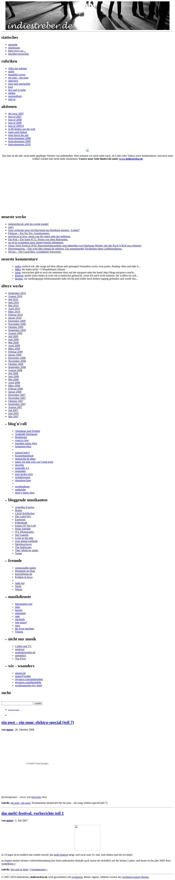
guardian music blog (26, 443)
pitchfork (20, 619)
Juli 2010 (13, 299)
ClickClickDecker (25, 513)
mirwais (36, 797)
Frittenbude (21, 522)
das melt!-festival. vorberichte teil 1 (32, 813)
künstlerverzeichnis (18, 53)
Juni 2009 (13, 339)
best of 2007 (15, 116)
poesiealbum (15, 96)
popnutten (20, 471)
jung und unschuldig (19, 83)
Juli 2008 (13, 373)
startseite (12, 44)
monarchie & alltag (25, 458)
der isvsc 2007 (16, 113)
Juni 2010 (13, 302)
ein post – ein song (18, 77)
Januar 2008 (14, 391)
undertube (20, 489)
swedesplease (22, 486)
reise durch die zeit (18, 135)
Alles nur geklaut (17, 68)
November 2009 (17, 324)
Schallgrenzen (22, 477)
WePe (18, 586)
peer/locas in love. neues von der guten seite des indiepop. (39, 236)
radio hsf (19, 583)
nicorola (19, 464)
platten (11, 93)
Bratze (18, 510)
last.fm (18, 610)
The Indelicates (23, 547)
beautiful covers (16, 74)
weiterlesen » (8, 863)
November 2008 (17, 361)
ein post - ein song (20, 802)
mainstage (20, 613)
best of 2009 (15, 122)
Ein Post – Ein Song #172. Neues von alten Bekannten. (38, 239)
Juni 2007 (13, 413)
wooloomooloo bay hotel (28, 685)
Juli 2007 (13, 410)
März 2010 (14, 311)
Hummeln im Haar (25, 570)
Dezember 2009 (16, 320)
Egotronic (20, 519)
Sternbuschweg (23, 544)
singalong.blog (23, 480)
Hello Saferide (23, 528)
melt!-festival (61, 854)
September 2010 (17, 293)
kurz (10, 86)
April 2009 (14, 345)
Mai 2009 (13, 342)
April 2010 (14, 308)
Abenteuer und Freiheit (27, 431)
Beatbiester (21, 437)
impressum (14, 47)
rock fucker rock (24, 474)
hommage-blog (23, 446)
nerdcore (19, 649)
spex (17, 625)
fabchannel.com (23, 603)
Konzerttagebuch (24, 455)
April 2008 (14, 382)
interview (13, 80)
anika (18, 266)
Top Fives (20, 658)
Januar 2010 (14, 317)
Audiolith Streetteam (26, 434)
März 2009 (14, 348)
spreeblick (20, 655)
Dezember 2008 (16, 357)
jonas (18, 272)
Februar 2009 (15, 351)
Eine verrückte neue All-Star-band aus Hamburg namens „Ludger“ (44, 230)
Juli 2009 (13, 336)
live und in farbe (17, 90)
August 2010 (15, 296)
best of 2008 (15, 119)
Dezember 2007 (16, 394)
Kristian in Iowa (23, 577)
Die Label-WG (23, 516)
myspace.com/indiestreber (29, 679)
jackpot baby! (22, 452)
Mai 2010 (13, 305)
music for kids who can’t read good (34, 461)
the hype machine (24, 628)
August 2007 (15, 407)
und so (11, 99)
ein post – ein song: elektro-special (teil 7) (37, 722)
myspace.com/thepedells (28, 682)
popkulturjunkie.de (25, 652)
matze (9, 729)
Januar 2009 (14, 354)
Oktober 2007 (15, 401)
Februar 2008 (15, 388)
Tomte (18, 553)
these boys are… (17, 50)
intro (17, 607)
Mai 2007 (13, 416)
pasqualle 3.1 (22, 468)
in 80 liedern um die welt (21, 129)
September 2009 (17, 330)
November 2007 (17, 398)
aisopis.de (20, 673)
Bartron (19, 275)
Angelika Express (24, 507)
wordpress (77, 877)
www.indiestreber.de (131, 158)
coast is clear (22, 440)
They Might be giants (26, 550)
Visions (19, 631)
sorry (11, 227)
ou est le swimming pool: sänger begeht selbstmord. (36, 242)
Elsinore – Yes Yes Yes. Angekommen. (29, 233)
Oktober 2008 (15, 364)
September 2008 (17, 367)
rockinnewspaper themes (135, 877)
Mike (18, 269)
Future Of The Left (25, 525)
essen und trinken (17, 132)
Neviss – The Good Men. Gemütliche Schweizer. (34, 251)
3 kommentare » (39, 869)
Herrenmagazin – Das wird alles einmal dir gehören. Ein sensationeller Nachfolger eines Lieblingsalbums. (65, 248)
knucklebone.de (23, 574)
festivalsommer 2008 (19, 138)
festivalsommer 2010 (19, 144)
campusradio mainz (25, 567)
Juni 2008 (13, 376)
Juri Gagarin (21, 534)
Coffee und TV (23, 646)
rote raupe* (21, 622)
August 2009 (15, 333)
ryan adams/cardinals (26, 541)
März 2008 (14, 385)
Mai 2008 (13, 379)
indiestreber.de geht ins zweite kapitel (28, 224)
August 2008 (15, 370)
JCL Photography (24, 531)
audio (11, 71)
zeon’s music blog (24, 492)
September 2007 (17, 404)
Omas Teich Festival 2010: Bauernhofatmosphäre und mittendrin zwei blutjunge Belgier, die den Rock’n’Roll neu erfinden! (74, 245)
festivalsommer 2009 (19, 141)
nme (17, 616)
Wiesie (18, 589)
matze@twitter (23, 676)
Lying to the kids (24, 538)
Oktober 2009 (15, 327)
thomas (19, 278)
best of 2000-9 (16, 125)
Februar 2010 (15, 314)
